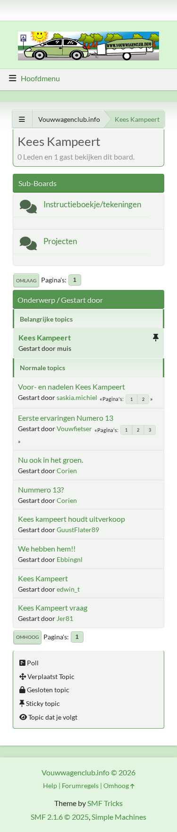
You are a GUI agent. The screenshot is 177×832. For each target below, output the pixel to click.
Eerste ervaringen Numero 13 (65, 417)
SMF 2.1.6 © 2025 (60, 816)
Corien (67, 471)
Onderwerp (36, 299)
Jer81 (65, 618)
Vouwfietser (74, 428)
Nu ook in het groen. (50, 459)
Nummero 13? (41, 489)
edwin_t (68, 589)
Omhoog (27, 637)
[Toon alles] (22, 119)
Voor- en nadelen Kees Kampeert (71, 386)
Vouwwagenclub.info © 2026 (88, 772)
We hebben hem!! (47, 548)
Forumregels (80, 785)
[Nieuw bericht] (28, 208)
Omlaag (26, 280)
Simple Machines (119, 816)
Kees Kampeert (44, 337)
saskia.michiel (77, 397)
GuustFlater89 (78, 530)
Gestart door (82, 299)
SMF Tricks (105, 802)
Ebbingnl (70, 559)
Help (50, 785)
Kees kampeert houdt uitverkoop (71, 518)
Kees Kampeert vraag (52, 607)
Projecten (60, 241)
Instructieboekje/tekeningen (92, 204)
